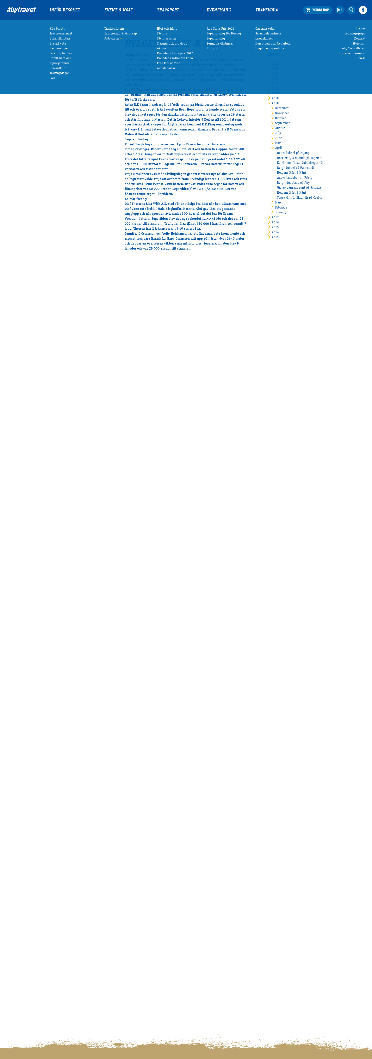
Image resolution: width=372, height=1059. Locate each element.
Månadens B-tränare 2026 (175, 58)
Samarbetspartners (268, 33)
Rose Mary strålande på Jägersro (299, 158)
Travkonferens (114, 29)
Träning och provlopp (172, 43)
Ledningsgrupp (354, 33)
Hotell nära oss (60, 58)
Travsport (168, 10)
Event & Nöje (118, 10)
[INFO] (363, 10)
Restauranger (59, 48)
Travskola (266, 10)
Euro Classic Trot (168, 63)
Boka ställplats (60, 38)
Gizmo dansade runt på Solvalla (299, 188)
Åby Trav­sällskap (353, 48)
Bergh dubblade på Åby (293, 183)
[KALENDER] (340, 10)
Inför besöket (65, 10)
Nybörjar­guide (59, 63)
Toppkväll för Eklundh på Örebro (300, 198)
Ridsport (213, 48)
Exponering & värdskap (120, 33)
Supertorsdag (216, 38)
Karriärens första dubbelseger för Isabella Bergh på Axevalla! (302, 163)
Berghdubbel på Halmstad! (295, 168)
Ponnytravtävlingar (220, 43)
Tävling (162, 33)
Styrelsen (358, 43)
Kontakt (359, 38)
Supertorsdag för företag (224, 33)
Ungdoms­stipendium (269, 48)
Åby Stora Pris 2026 (220, 29)
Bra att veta (58, 43)
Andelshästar (166, 68)
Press (361, 58)
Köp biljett (57, 29)
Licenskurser (264, 38)
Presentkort (58, 68)
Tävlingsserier (166, 38)
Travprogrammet (61, 33)
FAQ (52, 78)
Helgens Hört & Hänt (291, 173)
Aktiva (161, 48)
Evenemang (219, 10)
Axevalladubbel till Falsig (294, 178)
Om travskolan (265, 29)
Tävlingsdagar (59, 73)
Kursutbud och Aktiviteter (273, 43)
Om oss (360, 28)
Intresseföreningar (352, 53)
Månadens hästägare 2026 (175, 53)
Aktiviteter (111, 38)
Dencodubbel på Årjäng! (294, 153)
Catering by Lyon (62, 53)
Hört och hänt (167, 29)
